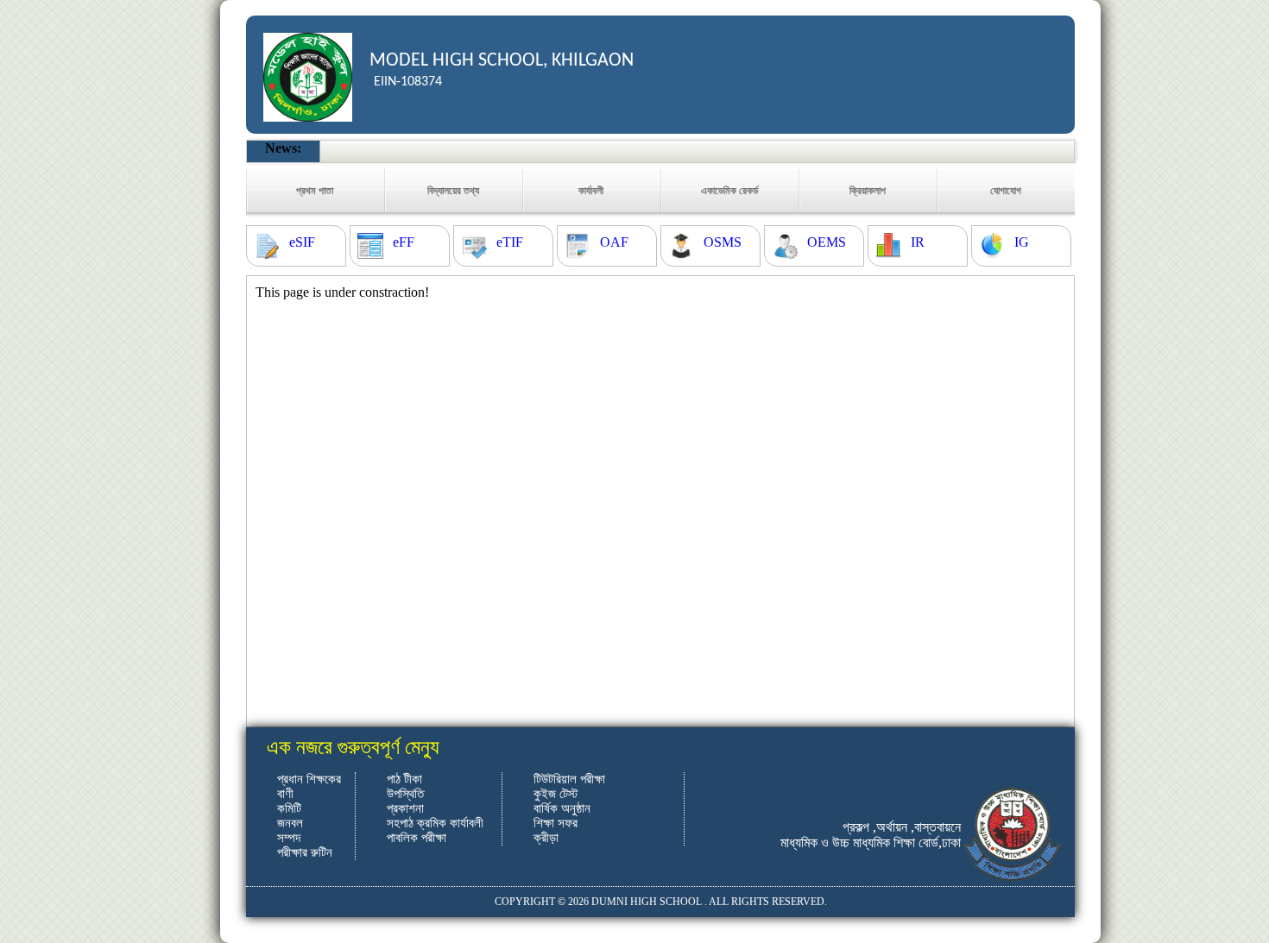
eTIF (509, 242)
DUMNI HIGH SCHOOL (646, 902)
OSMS (723, 242)
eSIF (302, 242)
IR (918, 242)
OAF (614, 242)
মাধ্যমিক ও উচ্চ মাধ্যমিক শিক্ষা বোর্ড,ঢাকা (870, 842)
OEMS (826, 242)
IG (1021, 242)
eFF (403, 242)
